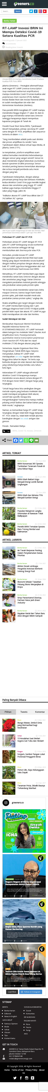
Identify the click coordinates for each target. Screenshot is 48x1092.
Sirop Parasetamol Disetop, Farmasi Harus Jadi (29, 600)
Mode (6, 1026)
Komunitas (30, 1013)
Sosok (28, 1010)
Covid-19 (22, 430)
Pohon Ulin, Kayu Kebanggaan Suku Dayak (30, 771)
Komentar (40, 712)
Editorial (7, 1013)
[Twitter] (21, 440)
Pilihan (8, 712)
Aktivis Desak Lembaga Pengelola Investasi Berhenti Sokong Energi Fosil (29, 568)
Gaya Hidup (7, 1020)
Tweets (23, 712)
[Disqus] (24, 657)
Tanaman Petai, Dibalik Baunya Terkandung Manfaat (31, 786)
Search (18, 11)
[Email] (36, 440)
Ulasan (7, 1032)
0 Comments (11, 43)
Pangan (20, 751)
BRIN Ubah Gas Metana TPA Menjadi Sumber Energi (30, 496)
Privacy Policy (31, 1070)
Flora (19, 720)
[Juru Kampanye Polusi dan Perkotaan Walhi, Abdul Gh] (24, 876)
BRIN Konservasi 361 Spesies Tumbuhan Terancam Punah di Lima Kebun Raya (31, 466)
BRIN (14, 430)
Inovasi (20, 477)
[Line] (31, 440)
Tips (6, 1035)
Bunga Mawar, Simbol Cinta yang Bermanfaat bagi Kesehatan (29, 725)
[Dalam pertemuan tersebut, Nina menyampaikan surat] (24, 965)
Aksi (26, 1033)
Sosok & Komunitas (33, 1007)
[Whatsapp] (26, 440)
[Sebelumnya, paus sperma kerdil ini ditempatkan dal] (24, 921)
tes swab (24, 418)
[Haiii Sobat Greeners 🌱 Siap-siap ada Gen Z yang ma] (24, 831)
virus (20, 134)
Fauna (28, 1027)
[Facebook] (15, 440)
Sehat (19, 736)
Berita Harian (9, 20)
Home (7, 1070)
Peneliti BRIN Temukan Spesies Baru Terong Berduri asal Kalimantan (31, 529)
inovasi (30, 430)
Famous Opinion (11, 1023)
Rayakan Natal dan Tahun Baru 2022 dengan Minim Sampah (31, 614)
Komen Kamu (9, 1038)
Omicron (37, 430)
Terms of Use (18, 1070)
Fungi (28, 1030)
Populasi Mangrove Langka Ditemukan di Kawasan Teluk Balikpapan (30, 513)
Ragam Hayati (30, 1020)
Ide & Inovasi (29, 1017)
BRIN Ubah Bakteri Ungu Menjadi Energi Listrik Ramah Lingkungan (30, 482)
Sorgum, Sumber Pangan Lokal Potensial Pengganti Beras (31, 755)
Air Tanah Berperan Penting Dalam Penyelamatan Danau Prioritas (30, 553)
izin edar (19, 356)
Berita (5, 1007)
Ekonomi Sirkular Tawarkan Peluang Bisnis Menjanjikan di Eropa (30, 584)
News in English (10, 1016)
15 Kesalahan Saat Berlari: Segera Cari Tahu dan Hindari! (30, 739)
